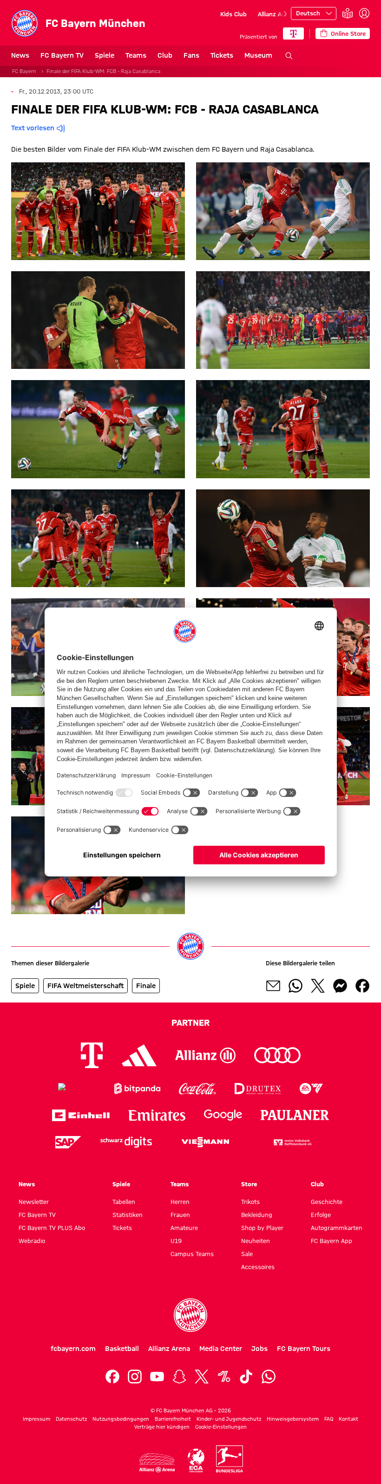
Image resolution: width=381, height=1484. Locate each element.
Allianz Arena (276, 14)
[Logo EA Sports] (311, 1089)
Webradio (32, 1240)
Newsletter (34, 1201)
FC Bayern (24, 71)
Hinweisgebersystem (293, 1419)
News (20, 55)
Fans (191, 55)
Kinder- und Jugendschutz (229, 1419)
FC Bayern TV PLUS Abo (52, 1227)
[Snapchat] (179, 1376)
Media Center (220, 1348)
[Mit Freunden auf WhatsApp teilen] (295, 985)
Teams (135, 55)
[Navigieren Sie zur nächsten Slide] (285, 14)
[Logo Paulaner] (295, 1115)
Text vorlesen (32, 128)
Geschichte (326, 1201)
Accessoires (258, 1266)
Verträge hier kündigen (162, 1427)
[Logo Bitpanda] (137, 1089)
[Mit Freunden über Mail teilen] (273, 985)
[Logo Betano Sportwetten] (77, 1089)
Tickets (221, 55)
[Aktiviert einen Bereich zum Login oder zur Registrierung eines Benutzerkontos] (364, 13)
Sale (247, 1253)
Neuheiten (255, 1240)
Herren (180, 1201)
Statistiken (127, 1214)
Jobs (259, 1348)
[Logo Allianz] (205, 1055)
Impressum (36, 1419)
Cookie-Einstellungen (221, 1427)
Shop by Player (262, 1227)
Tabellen (123, 1201)
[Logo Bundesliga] (229, 1458)
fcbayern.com (73, 1348)
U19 (176, 1240)
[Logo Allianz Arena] (157, 1462)
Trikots (250, 1201)
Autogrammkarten (336, 1227)
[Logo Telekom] (91, 1055)
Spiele (104, 55)
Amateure (184, 1227)
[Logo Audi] (277, 1055)
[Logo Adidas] (139, 1055)
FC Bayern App (331, 1240)
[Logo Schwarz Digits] (126, 1142)
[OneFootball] (224, 1376)
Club (165, 55)
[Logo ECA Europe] (196, 1460)
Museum (258, 55)
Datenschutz (71, 1419)
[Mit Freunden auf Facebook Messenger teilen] (340, 985)
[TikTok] (246, 1376)
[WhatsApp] (268, 1376)
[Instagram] (134, 1376)
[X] (201, 1376)
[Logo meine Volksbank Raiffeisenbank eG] (292, 1142)
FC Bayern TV (62, 55)
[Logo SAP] (68, 1142)
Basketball (122, 1348)
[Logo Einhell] (81, 1115)
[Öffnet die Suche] (289, 55)
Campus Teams (192, 1253)
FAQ (328, 1419)
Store (249, 1184)
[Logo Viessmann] (205, 1142)
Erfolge (321, 1214)
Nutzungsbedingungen (120, 1419)
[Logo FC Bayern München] (190, 1315)
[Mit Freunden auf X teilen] (317, 985)
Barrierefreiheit (173, 1419)
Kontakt (348, 1419)
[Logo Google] (223, 1115)
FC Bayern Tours (303, 1348)
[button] (98, 211)
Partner (190, 1022)
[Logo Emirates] (156, 1115)
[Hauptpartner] (293, 33)
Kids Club (233, 14)
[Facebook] (112, 1376)
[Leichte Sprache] (347, 14)
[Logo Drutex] (258, 1089)
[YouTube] (157, 1376)
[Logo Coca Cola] (197, 1089)
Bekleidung (256, 1214)
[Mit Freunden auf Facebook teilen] (362, 985)
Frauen (180, 1214)
